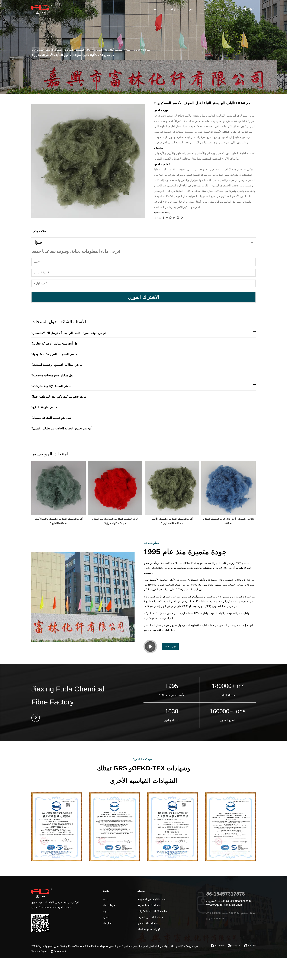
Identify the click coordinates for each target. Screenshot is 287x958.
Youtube (251, 945)
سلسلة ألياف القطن (148, 923)
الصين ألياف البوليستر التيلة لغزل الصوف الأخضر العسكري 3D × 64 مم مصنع (160, 946)
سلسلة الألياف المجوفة (149, 905)
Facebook (219, 945)
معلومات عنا (172, 8)
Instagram (235, 945)
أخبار (204, 8)
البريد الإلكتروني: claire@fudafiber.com (228, 900)
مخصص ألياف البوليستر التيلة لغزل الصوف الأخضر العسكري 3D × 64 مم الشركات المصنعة (199, 596)
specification (159, 213)
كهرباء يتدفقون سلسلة (149, 929)
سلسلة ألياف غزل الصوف (195, 15)
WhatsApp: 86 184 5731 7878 (224, 904)
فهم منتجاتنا (170, 646)
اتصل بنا (220, 8)
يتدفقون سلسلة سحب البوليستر (197, 14)
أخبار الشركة (208, 17)
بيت (154, 8)
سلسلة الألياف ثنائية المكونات (152, 911)
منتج (190, 8)
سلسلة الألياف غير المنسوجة (197, 17)
